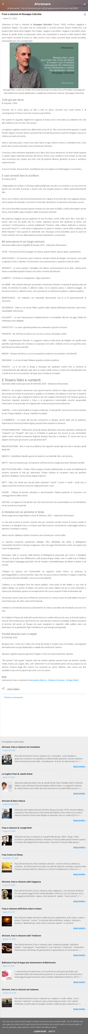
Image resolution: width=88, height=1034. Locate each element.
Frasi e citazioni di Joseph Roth (17, 828)
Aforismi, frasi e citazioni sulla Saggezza (21, 882)
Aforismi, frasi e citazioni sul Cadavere (20, 989)
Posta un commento (13, 697)
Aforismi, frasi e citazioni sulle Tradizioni (21, 935)
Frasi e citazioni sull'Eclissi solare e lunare (22, 908)
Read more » (79, 767)
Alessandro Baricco (38, 680)
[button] (84, 14)
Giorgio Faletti (72, 680)
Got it (52, 1031)
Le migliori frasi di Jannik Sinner (17, 774)
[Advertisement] (44, 717)
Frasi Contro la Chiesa (12, 855)
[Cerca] (84, 4)
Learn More (40, 1031)
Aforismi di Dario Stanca (13, 801)
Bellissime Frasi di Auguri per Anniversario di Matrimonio (29, 962)
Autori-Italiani (13, 689)
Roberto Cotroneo (56, 680)
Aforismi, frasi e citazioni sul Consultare (21, 747)
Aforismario (42, 4)
